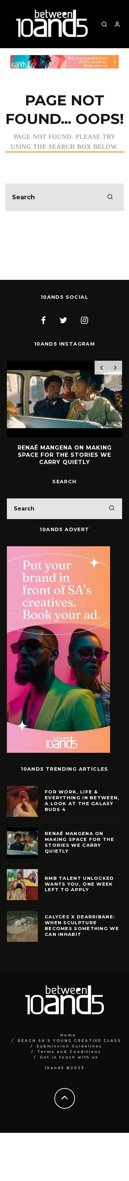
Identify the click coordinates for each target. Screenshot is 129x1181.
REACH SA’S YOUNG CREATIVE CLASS (69, 1040)
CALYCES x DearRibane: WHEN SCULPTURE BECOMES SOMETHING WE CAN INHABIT (82, 925)
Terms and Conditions (69, 1052)
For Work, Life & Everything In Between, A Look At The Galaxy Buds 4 (82, 800)
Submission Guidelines (69, 1046)
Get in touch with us (69, 1057)
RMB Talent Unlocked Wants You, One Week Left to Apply (79, 884)
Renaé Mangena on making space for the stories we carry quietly (79, 842)
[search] (110, 197)
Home (68, 1035)
